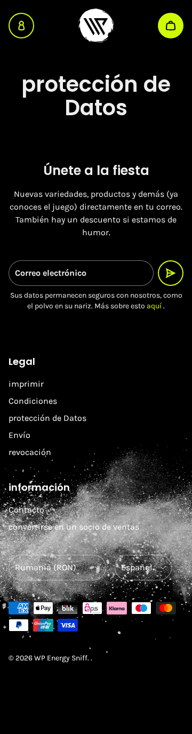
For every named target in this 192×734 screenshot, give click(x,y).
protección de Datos (47, 418)
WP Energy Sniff (60, 658)
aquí (154, 305)
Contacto (26, 510)
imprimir (26, 384)
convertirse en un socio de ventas (74, 527)
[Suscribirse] (170, 273)
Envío (19, 435)
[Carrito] (170, 25)
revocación (30, 452)
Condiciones (33, 401)
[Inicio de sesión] (21, 25)
